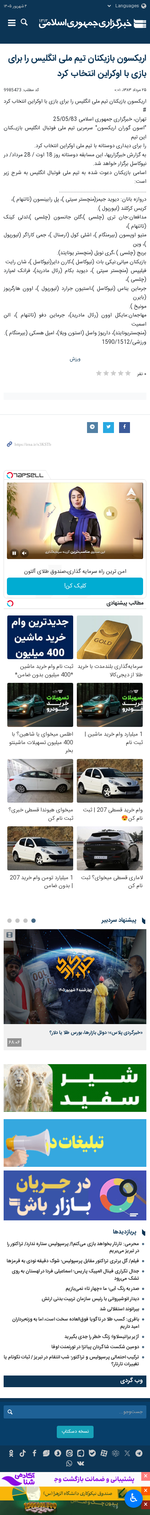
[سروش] (58, 1454)
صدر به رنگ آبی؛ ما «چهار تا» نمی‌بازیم (102, 1289)
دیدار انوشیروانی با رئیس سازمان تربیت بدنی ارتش (89, 1299)
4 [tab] (9, 920)
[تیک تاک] (23, 1454)
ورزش (75, 359)
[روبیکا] (116, 1454)
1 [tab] (33, 920)
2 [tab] (25, 920)
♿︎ (134, 1497)
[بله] (92, 1454)
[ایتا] (69, 1454)
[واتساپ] (69, 1464)
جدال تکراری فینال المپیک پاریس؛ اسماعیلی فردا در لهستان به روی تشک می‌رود (75, 1274)
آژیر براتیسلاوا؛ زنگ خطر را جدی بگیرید (101, 1337)
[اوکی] (11, 1454)
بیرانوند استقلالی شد (119, 1309)
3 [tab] (17, 920)
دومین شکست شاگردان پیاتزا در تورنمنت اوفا (95, 1347)
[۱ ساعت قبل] (75, 976)
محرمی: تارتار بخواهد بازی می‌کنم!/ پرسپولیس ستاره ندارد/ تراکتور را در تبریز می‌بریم (73, 1247)
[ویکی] (81, 1464)
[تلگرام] (139, 1454)
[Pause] (14, 553)
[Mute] (24, 553)
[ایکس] (127, 1454)
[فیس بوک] (34, 1454)
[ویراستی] (46, 1454)
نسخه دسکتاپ (75, 1432)
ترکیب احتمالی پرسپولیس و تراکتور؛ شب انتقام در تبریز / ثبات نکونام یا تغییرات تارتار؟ (71, 1360)
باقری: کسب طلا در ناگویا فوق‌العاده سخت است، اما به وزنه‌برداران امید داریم (75, 1322)
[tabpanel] (75, 989)
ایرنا (85, 23)
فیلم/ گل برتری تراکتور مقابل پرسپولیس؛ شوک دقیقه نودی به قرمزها (73, 1261)
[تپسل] (9, 475)
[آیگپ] (81, 1454)
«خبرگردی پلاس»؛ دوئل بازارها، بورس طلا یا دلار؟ (96, 1033)
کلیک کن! (75, 586)
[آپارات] (104, 1454)
